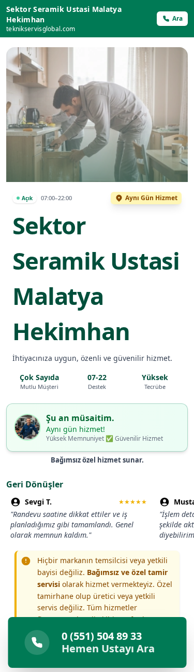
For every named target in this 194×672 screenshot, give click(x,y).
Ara (177, 18)
